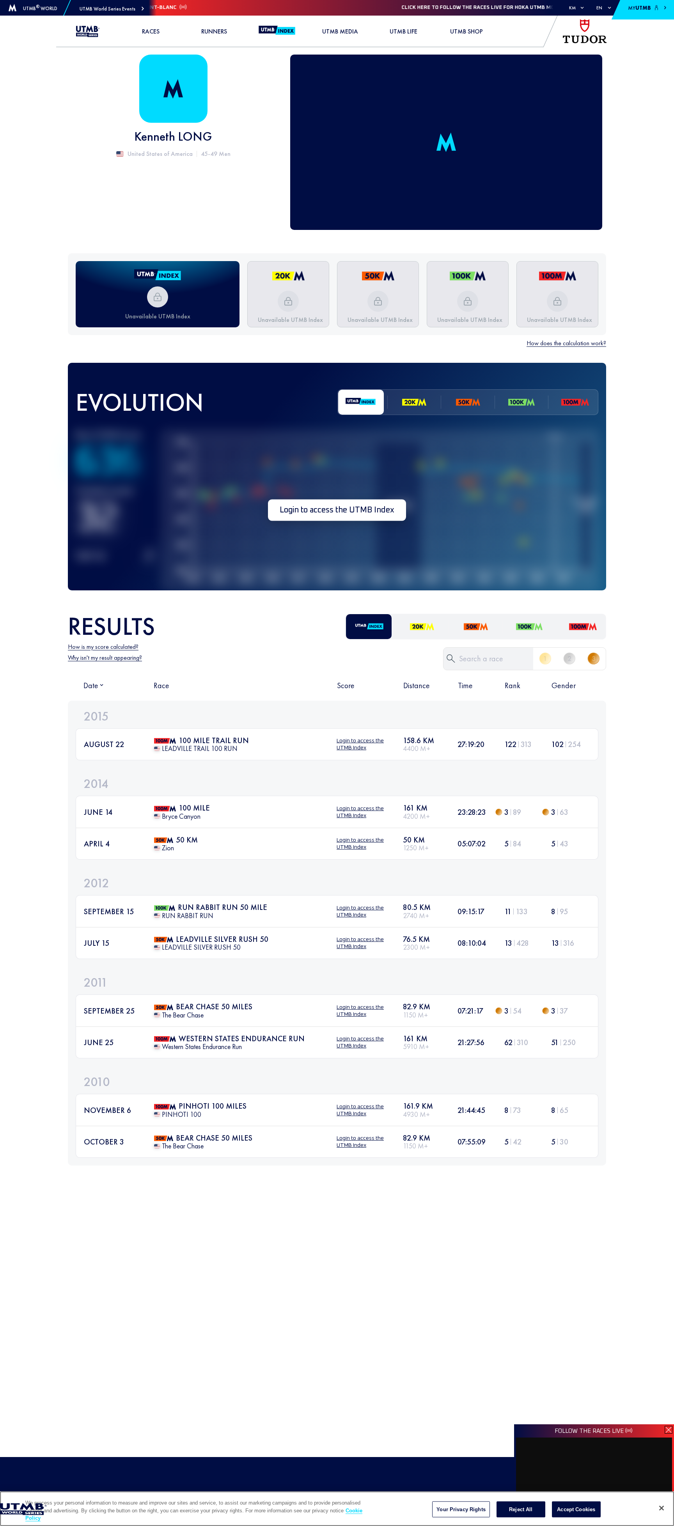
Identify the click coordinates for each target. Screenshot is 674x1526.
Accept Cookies (576, 1509)
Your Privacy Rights (460, 1509)
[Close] (661, 1508)
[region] (337, 1508)
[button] (112, 8)
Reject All (520, 1509)
